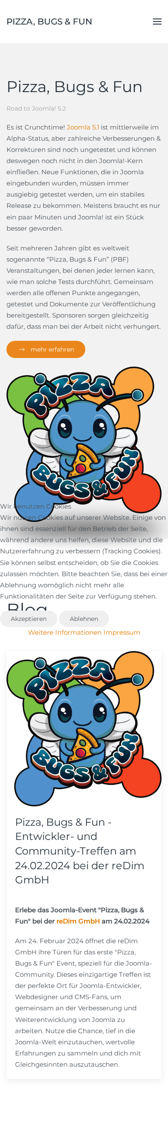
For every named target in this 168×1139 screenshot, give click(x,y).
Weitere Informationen (65, 632)
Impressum (121, 632)
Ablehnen (84, 619)
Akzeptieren (29, 619)
